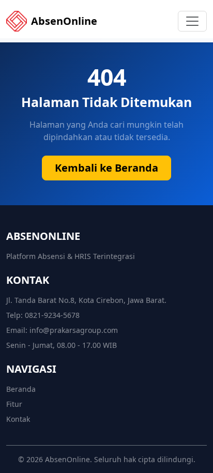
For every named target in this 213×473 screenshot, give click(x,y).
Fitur (14, 404)
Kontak (18, 419)
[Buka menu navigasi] (192, 21)
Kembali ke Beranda (106, 168)
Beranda (21, 389)
